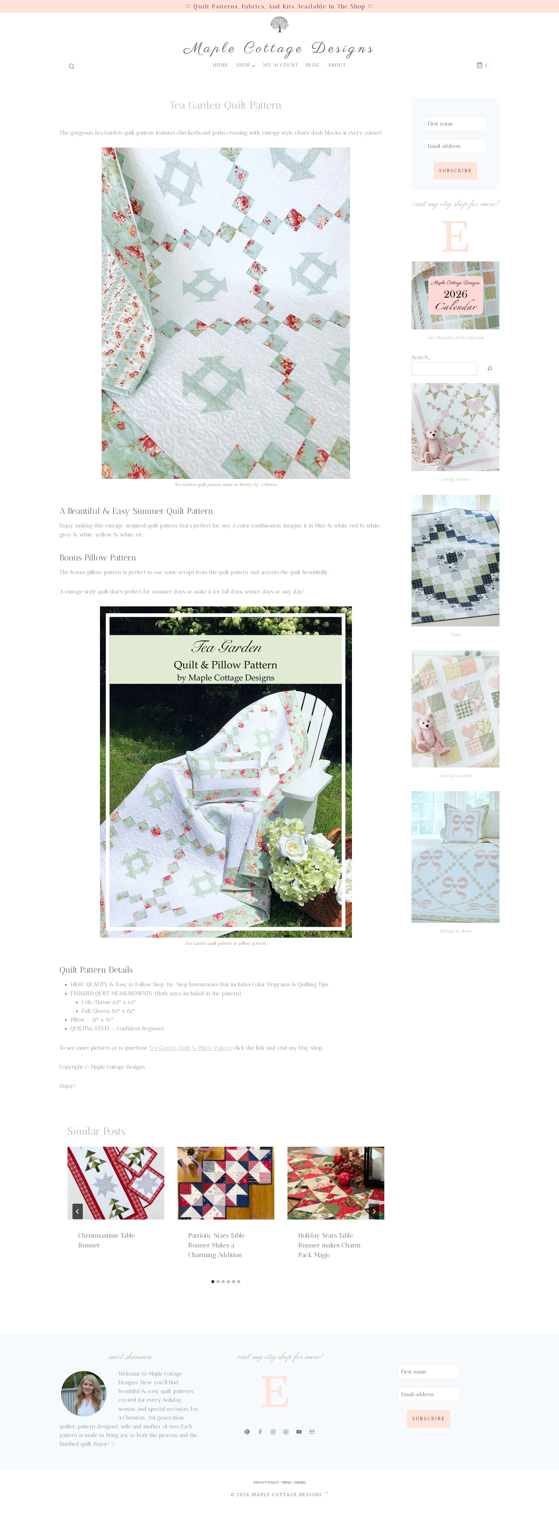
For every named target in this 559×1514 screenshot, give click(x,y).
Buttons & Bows (455, 931)
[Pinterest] (286, 1432)
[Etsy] (247, 1432)
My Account (280, 65)
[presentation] (115, 1183)
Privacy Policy (266, 1482)
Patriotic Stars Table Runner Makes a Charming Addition (216, 1245)
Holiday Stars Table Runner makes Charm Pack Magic (329, 1245)
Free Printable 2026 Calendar (455, 337)
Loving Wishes (455, 479)
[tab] (212, 1281)
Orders (300, 1482)
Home (220, 65)
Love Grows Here (455, 775)
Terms (286, 1482)
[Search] (489, 369)
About (337, 65)
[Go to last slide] (77, 1211)
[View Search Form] (70, 65)
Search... (420, 357)
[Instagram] (273, 1432)
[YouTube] (299, 1432)
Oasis (455, 634)
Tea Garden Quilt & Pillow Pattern (190, 1047)
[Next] (374, 1211)
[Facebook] (260, 1432)
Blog (313, 65)
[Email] (312, 1432)
